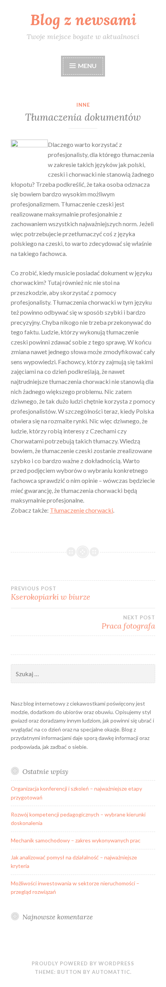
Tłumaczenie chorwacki (81, 510)
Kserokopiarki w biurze (50, 593)
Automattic (111, 972)
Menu (87, 65)
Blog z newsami (83, 19)
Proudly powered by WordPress (83, 963)
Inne (83, 105)
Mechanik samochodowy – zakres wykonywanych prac (76, 840)
